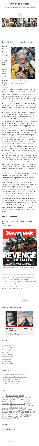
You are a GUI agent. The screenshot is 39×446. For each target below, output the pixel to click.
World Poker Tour (7, 288)
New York (13, 281)
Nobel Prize (5, 408)
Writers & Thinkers (7, 363)
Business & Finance (22, 275)
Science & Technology (8, 356)
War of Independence (8, 416)
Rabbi (4, 412)
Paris (25, 408)
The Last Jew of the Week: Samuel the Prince (15, 375)
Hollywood (6, 401)
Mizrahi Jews (19, 406)
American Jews (15, 395)
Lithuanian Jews (6, 406)
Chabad (20, 397)
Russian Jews (13, 411)
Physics (20, 410)
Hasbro (4, 137)
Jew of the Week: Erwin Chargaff (11, 381)
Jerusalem (20, 403)
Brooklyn (5, 397)
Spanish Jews (5, 414)
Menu (19, 14)
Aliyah (3, 396)
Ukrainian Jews (27, 414)
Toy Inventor (18, 286)
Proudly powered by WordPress (11, 441)
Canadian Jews (13, 397)
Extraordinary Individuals (9, 350)
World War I (19, 416)
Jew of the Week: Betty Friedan (11, 379)
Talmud (11, 414)
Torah (20, 414)
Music (24, 406)
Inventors (21, 279)
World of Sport (6, 361)
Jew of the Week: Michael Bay (10, 384)
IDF (28, 401)
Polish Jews (27, 409)
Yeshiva (4, 418)
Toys (24, 286)
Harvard (23, 399)
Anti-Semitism (28, 396)
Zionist (15, 417)
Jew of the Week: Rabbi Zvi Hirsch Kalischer (14, 377)
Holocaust (14, 401)
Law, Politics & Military (8, 352)
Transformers (30, 286)
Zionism (9, 418)
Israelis (13, 403)
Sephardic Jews (29, 411)
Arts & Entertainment (8, 345)
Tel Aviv (16, 414)
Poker (28, 281)
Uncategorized (6, 359)
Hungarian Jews (22, 401)
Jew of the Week (19, 3)
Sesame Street (29, 284)
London (12, 406)
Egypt (30, 397)
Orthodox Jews (16, 407)
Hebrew (28, 399)
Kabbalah (29, 404)
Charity (25, 397)
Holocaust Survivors (12, 279)
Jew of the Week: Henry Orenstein (17, 42)
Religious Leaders (7, 354)
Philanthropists (21, 281)
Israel (26, 279)
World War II (29, 415)
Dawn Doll (19, 277)
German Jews (14, 399)
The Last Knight (9, 286)
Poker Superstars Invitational (15, 284)
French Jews (5, 399)
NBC (9, 281)
